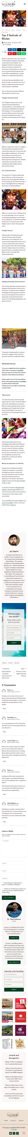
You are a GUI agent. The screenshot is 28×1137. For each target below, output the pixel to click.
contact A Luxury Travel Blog (17, 381)
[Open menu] (24, 3)
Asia (3, 30)
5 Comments (8, 45)
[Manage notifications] (24, 1133)
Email (4, 871)
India (14, 489)
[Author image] (2, 42)
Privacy (21, 1120)
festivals (17, 663)
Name (5, 863)
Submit (14, 643)
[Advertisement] (14, 316)
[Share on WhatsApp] (24, 53)
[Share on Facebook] (10, 49)
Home (6, 1120)
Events (13, 30)
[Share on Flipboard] (10, 53)
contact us (13, 505)
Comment (6, 841)
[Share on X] (19, 49)
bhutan (5, 663)
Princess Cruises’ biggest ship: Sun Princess (21, 672)
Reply (4, 708)
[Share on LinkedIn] (14, 49)
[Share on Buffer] (24, 49)
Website (5, 878)
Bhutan (8, 30)
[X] (14, 1133)
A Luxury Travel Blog (17, 370)
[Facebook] (10, 1133)
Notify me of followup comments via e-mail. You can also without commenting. (14, 890)
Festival (10, 663)
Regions (18, 30)
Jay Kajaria (8, 43)
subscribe (16, 890)
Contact (13, 1120)
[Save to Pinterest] (14, 53)
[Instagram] (17, 1133)
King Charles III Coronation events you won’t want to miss (7, 673)
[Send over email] (19, 53)
